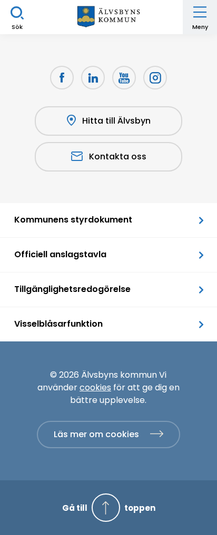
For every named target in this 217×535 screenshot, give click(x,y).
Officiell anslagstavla (60, 254)
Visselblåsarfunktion (58, 324)
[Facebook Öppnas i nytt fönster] (62, 77)
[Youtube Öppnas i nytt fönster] (124, 77)
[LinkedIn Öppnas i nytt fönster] (93, 77)
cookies (95, 387)
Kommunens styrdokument (73, 220)
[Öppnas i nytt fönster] (155, 77)
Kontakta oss (117, 156)
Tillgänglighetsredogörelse (72, 289)
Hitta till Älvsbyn (116, 121)
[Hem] (108, 17)
